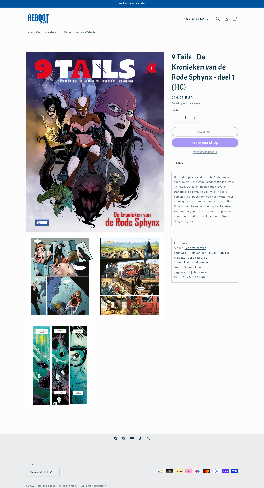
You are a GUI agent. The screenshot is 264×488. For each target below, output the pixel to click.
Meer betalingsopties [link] (205, 152)
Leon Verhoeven (195, 247)
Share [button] (179, 162)
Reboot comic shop (45, 486)
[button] (218, 19)
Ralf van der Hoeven (203, 252)
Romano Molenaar (196, 262)
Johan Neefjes (197, 257)
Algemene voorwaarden (93, 486)
